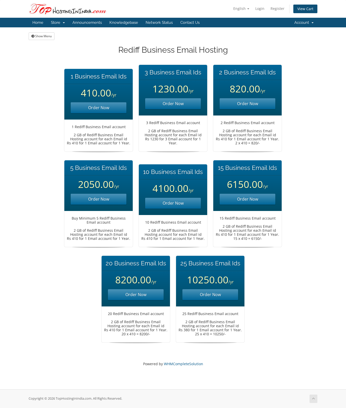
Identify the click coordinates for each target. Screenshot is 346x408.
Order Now (98, 107)
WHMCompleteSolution (183, 363)
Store (56, 22)
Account (302, 22)
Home (37, 22)
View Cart (305, 8)
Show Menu (43, 36)
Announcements (87, 22)
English (240, 8)
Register (277, 8)
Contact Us (190, 22)
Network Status (159, 22)
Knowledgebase (123, 22)
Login (259, 8)
